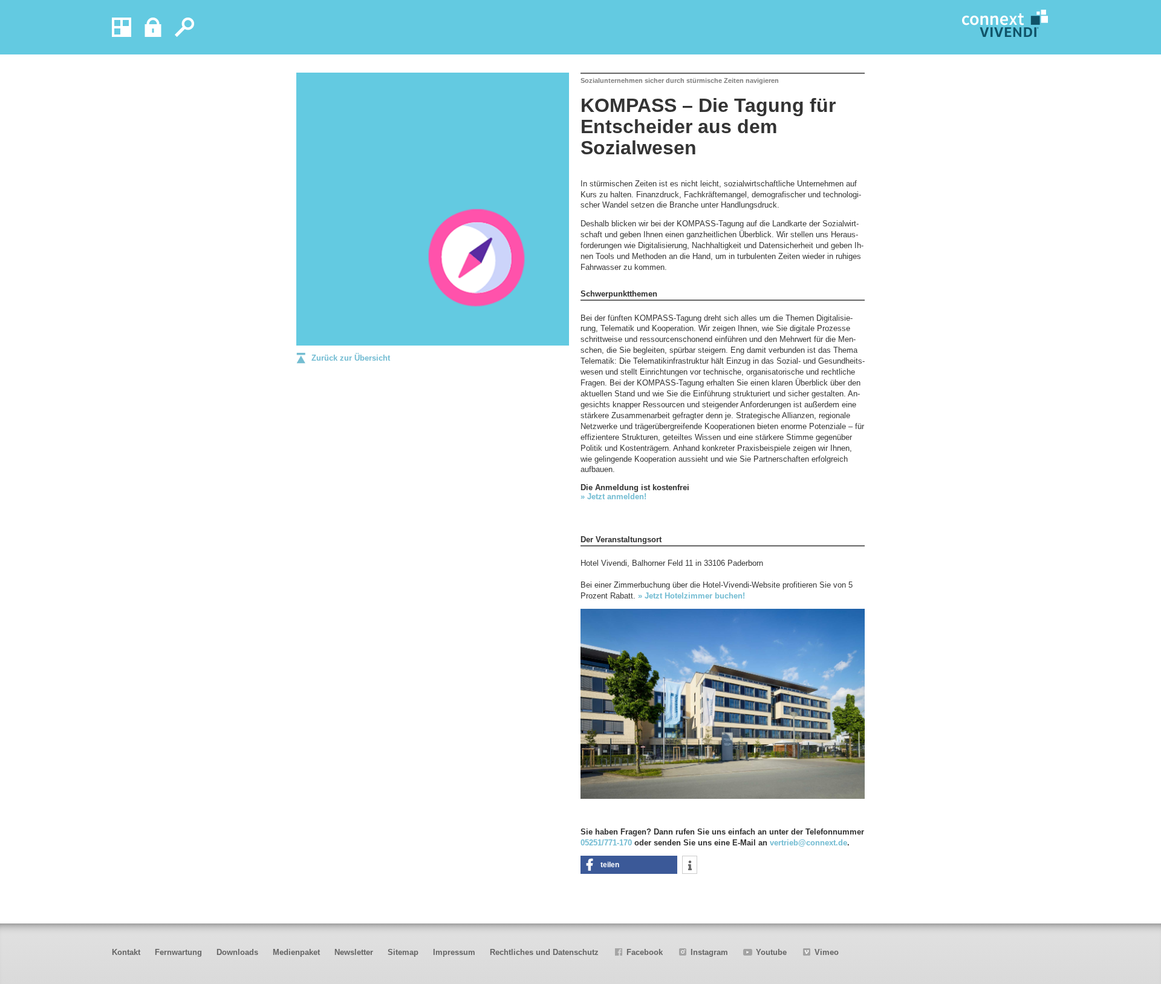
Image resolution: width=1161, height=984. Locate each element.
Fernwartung (178, 952)
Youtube (771, 952)
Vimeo (827, 952)
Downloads (237, 952)
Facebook (644, 952)
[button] (628, 865)
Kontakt (126, 952)
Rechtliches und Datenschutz (544, 952)
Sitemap (403, 952)
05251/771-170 (606, 842)
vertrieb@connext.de (808, 842)
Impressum (454, 952)
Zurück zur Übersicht (350, 357)
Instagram (709, 952)
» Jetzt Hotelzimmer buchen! (691, 595)
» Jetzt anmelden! (613, 496)
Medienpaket (296, 952)
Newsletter (353, 952)
